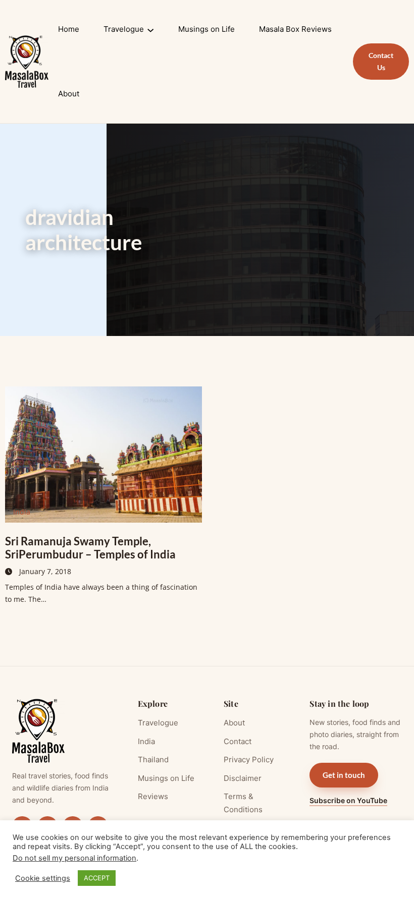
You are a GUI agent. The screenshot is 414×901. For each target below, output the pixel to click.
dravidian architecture (83, 229)
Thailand (153, 759)
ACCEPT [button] (97, 878)
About (234, 722)
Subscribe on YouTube (348, 800)
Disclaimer (243, 778)
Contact (237, 741)
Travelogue (158, 722)
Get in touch (344, 774)
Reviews (153, 796)
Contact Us (381, 61)
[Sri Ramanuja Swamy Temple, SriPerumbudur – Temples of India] (103, 454)
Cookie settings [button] (42, 878)
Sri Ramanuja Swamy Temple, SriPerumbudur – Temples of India (90, 547)
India (21, 512)
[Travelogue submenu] (150, 29)
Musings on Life (166, 778)
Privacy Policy (249, 759)
